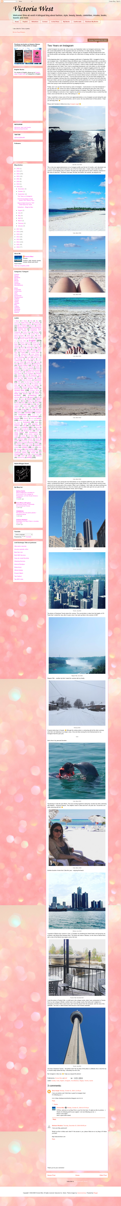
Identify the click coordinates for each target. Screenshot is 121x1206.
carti (36, 406)
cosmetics (38, 412)
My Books (66, 21)
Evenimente (17, 295)
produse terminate (22, 442)
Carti (15, 292)
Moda (16, 288)
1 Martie (16, 321)
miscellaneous (75, 1080)
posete (16, 440)
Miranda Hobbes (23, 365)
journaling (17, 429)
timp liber (25, 454)
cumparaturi (22, 415)
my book (31, 436)
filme (37, 420)
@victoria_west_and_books (22, 127)
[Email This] (75, 1078)
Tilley (22, 385)
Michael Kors (37, 363)
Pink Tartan (17, 370)
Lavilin (29, 357)
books (36, 402)
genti (25, 424)
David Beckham (19, 335)
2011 (18, 244)
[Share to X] (78, 1078)
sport (17, 451)
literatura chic (28, 430)
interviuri (19, 427)
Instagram (67, 1080)
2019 (18, 184)
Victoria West (33, 9)
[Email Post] (71, 1078)
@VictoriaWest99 (19, 137)
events (16, 418)
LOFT (15, 354)
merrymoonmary (81, 1193)
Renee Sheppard (28, 373)
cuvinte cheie (35, 414)
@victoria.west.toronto (21, 129)
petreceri (30, 439)
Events (16, 282)
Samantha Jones (36, 375)
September (21, 194)
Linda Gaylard (30, 359)
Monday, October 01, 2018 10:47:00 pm (78, 1107)
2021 (18, 179)
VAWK (25, 388)
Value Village (34, 388)
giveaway (35, 424)
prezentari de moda (27, 440)
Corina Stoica (27, 332)
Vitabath (30, 392)
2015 (18, 234)
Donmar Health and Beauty (27, 338)
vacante (36, 454)
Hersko (16, 347)
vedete (23, 455)
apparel (32, 397)
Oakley (38, 367)
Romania (17, 310)
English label (22, 74)
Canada (53, 1080)
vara (15, 455)
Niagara (82, 1080)
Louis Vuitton (20, 362)
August (20, 210)
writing (29, 457)
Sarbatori (17, 307)
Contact (44, 21)
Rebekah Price (18, 372)
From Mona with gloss (23, 503)
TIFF (19, 382)
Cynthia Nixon (35, 333)
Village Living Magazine (19, 392)
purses (39, 442)
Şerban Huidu (20, 491)
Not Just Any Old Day (27, 367)
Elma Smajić (55, 1090)
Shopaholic (31, 378)
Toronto (87, 1080)
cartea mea (26, 406)
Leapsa (16, 306)
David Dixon (30, 335)
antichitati (24, 397)
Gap (29, 344)
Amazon (16, 322)
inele (30, 425)
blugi (17, 402)
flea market (17, 422)
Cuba (57, 1080)
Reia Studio (17, 373)
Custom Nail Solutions (21, 333)
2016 (18, 231)
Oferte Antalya (18, 570)
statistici (24, 451)
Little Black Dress (37, 360)
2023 (18, 174)
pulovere (32, 442)
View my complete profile (21, 265)
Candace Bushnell (22, 327)
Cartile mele (77, 21)
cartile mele (17, 407)
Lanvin (16, 355)
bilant (19, 401)
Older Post (103, 1175)
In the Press (55, 21)
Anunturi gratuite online (21, 549)
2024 (18, 171)
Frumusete (17, 289)
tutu (31, 454)
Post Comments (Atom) (80, 1181)
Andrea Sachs (25, 322)
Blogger (96, 1193)
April (19, 218)
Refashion (35, 21)
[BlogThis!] (77, 1078)
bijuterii (38, 399)
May (19, 215)
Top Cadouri (18, 576)
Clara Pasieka (22, 330)
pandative (24, 437)
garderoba (17, 424)
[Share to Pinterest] (82, 1078)
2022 (18, 176)
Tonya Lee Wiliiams (33, 385)
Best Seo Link (18, 552)
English (25, 21)
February (21, 223)
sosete (39, 449)
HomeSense (30, 347)
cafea (37, 404)
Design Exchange (26, 337)
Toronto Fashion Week (29, 387)
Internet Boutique (19, 564)
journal (38, 427)
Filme (16, 294)
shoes (39, 447)
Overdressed (25, 368)
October (20, 191)
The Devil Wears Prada (30, 382)
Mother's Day (35, 365)
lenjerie (39, 429)
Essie (15, 343)
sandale (30, 445)
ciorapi (23, 409)
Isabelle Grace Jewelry (23, 349)
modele (16, 436)
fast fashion (31, 420)
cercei (16, 409)
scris (33, 447)
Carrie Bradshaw (36, 327)
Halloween (17, 346)
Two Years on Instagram (25, 196)
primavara (38, 440)
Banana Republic (26, 324)
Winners (25, 393)
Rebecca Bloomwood (34, 370)
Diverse (16, 312)
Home (17, 21)
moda (16, 434)
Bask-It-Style (37, 324)
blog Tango (32, 401)
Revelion (38, 373)
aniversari (17, 397)
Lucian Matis (30, 362)
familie (32, 418)
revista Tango (28, 444)
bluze (22, 402)
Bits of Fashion (21, 326)
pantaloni (32, 437)
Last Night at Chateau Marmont (30, 355)
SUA (26, 375)
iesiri (24, 425)
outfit (15, 437)
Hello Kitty (36, 346)
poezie (37, 439)
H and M (35, 344)
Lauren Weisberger (19, 357)
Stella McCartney (27, 380)
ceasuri (27, 407)
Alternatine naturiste (20, 546)
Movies (16, 280)
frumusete (26, 422)
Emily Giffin (22, 341)
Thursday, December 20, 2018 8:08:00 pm (74, 1125)
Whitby (16, 393)
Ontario (16, 368)
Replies (56, 1104)
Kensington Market (21, 351)
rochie (16, 445)
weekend (38, 455)
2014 (18, 237)
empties (24, 416)
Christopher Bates (35, 329)
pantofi (39, 437)
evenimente (34, 416)
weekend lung (21, 457)
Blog (15, 304)
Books (16, 279)
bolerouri (30, 402)
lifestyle (19, 430)
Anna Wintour (35, 322)
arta (38, 397)
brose (32, 404)
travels (91, 1080)
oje (38, 436)
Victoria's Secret (34, 390)
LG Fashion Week (34, 352)
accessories (32, 395)
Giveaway (17, 283)
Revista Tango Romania (19, 32)
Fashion (16, 274)
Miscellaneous (18, 285)
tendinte (33, 452)
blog (24, 401)
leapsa (33, 429)
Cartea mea (17, 291)
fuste (36, 422)
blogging (39, 401)
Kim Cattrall (32, 351)
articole (16, 399)
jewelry (25, 427)
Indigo (39, 347)
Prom (24, 370)
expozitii (26, 418)
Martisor (22, 363)
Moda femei (17, 567)
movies (23, 436)
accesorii (17, 395)
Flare (15, 344)
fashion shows (22, 420)
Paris (31, 368)
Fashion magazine (25, 343)
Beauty (16, 276)
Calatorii (16, 298)
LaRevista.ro (24, 354)
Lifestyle (16, 303)
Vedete (16, 301)
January (20, 226)
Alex (37, 321)
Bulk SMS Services (20, 555)
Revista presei (18, 297)
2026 (18, 168)
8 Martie (24, 321)
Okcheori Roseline (57, 1125)
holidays (16, 425)
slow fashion (29, 449)
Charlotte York (22, 329)
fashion (38, 418)
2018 (18, 186)
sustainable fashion (20, 452)
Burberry (32, 326)
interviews (38, 425)
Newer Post (51, 1175)
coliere (19, 412)
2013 (18, 239)
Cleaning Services (19, 561)
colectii (31, 409)
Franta (23, 344)
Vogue (36, 392)
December (21, 189)
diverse (16, 416)
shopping (19, 449)
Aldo (31, 321)
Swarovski (37, 380)
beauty (29, 399)
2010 (18, 247)
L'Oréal (22, 352)
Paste (38, 368)
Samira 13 (20, 376)
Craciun (36, 332)
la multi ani (25, 429)
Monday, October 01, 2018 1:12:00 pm (70, 1090)
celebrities (35, 407)
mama (37, 430)
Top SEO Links (18, 579)
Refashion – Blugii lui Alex (25, 207)
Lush (38, 362)
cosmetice (28, 413)
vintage (30, 455)
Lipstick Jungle (26, 360)
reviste (37, 444)
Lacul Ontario (35, 354)
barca (22, 399)
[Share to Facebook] (80, 1078)
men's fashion (19, 432)
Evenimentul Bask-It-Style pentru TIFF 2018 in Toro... (26, 199)
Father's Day (35, 343)
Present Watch (18, 573)
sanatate (23, 445)
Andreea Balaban (21, 519)
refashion (19, 444)
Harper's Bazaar (27, 346)
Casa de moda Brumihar (21, 558)
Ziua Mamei (35, 393)
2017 (18, 229)
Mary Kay (28, 363)
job (33, 427)
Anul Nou (17, 324)
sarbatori (25, 447)
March (20, 220)
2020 (18, 181)
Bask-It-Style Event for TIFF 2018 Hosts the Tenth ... (26, 203)
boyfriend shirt (17, 404)
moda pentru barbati (31, 434)
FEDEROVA (20, 511)
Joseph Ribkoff (37, 349)
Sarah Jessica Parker (31, 376)
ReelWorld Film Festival (32, 372)
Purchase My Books (91, 21)
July (19, 213)
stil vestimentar (33, 451)
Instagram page (74, 104)
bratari (25, 404)
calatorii (16, 406)
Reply (53, 1100)
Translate (28, 537)
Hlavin (22, 347)
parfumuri (20, 439)
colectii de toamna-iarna (34, 411)
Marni (15, 363)
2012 (18, 242)
